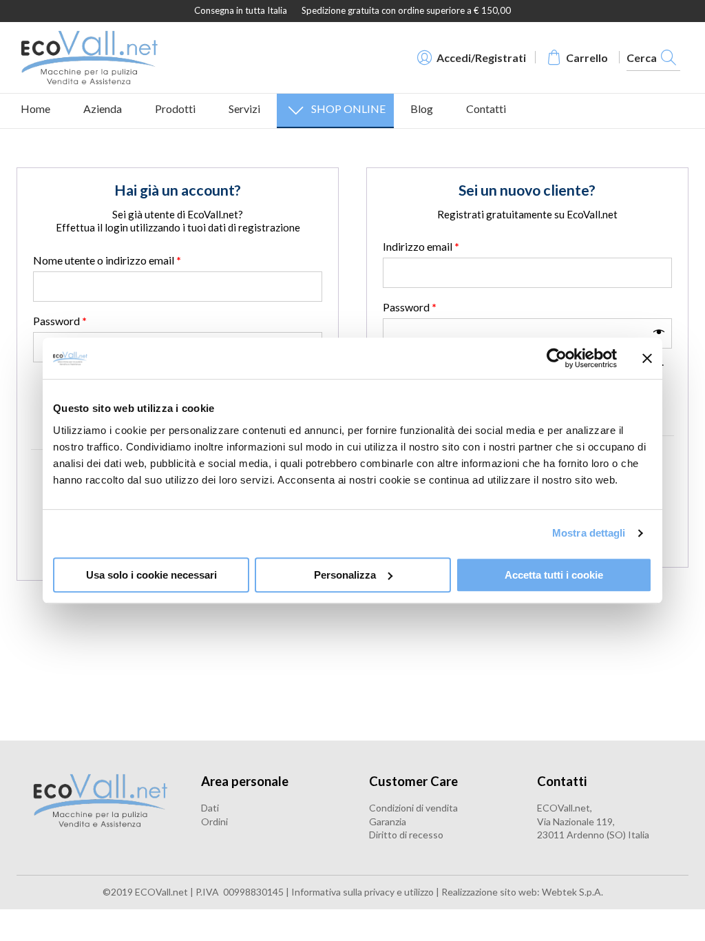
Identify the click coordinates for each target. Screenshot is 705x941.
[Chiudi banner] (647, 358)
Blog (421, 108)
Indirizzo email (421, 246)
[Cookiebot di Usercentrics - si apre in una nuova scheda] (556, 358)
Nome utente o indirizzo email (107, 260)
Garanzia (387, 821)
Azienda (102, 108)
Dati (210, 808)
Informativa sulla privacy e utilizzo (363, 892)
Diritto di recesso (406, 834)
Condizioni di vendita (413, 808)
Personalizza (345, 575)
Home (35, 108)
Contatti (486, 108)
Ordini (214, 821)
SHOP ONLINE (348, 108)
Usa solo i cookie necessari (151, 575)
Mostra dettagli (589, 533)
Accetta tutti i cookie (554, 575)
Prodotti (175, 108)
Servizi (244, 108)
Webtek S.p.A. (572, 892)
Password (60, 320)
